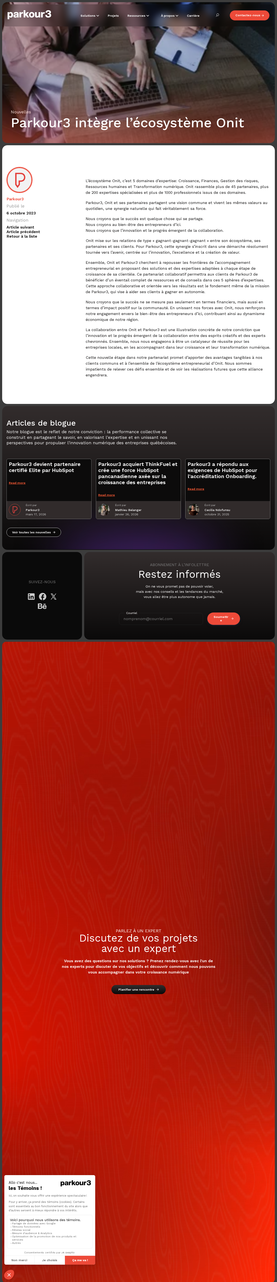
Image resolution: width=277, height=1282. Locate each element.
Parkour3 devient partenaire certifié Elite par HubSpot (45, 467)
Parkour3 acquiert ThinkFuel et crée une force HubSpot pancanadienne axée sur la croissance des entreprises (137, 473)
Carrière (193, 15)
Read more (17, 483)
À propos (168, 15)
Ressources (136, 15)
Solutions (88, 15)
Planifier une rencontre (136, 989)
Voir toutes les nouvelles (31, 532)
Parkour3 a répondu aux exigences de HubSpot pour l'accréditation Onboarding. (222, 470)
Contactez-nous (247, 15)
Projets (113, 15)
